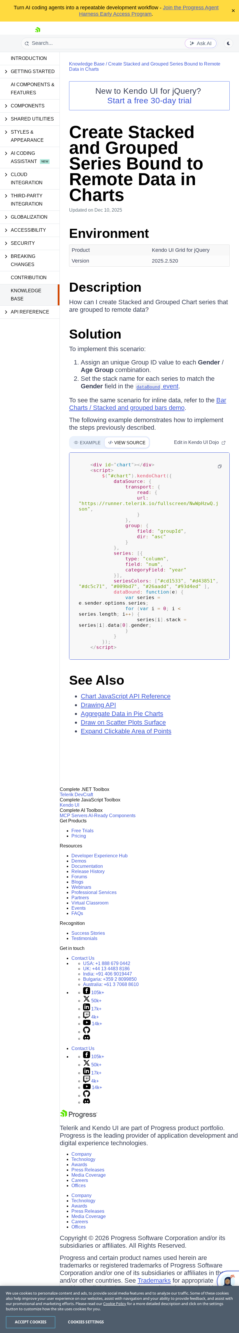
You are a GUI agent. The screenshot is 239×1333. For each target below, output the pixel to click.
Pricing (78, 835)
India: (107, 973)
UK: (106, 968)
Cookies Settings (86, 1322)
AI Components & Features (33, 88)
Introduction (29, 58)
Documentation (87, 866)
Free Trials (82, 830)
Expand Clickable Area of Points (126, 731)
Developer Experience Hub (99, 855)
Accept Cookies (31, 1322)
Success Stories (88, 933)
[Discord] (86, 1038)
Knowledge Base (26, 294)
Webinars (81, 887)
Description (105, 287)
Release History (88, 871)
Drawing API (98, 705)
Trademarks (154, 1280)
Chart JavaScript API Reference (126, 696)
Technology (83, 1159)
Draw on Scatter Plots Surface (123, 722)
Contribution (29, 277)
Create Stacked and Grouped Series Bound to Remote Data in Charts (136, 163)
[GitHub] (86, 1031)
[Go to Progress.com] (79, 1116)
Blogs (77, 881)
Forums (79, 876)
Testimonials (84, 938)
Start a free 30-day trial (149, 100)
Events (78, 908)
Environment (109, 233)
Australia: (111, 984)
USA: (106, 963)
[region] (119, 1309)
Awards (79, 1164)
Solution (95, 334)
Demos (78, 860)
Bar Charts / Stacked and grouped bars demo (147, 403)
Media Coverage (88, 1175)
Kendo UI (69, 805)
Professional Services (94, 892)
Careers (79, 1180)
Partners (80, 897)
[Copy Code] (220, 466)
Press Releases (87, 1169)
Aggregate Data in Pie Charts (122, 713)
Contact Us (82, 958)
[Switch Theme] (228, 43)
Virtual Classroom (89, 902)
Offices (78, 1185)
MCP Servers (73, 815)
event (157, 386)
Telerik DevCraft (76, 794)
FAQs (77, 913)
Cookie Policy (114, 1303)
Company (81, 1154)
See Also (96, 680)
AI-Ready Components (112, 815)
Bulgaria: (110, 979)
